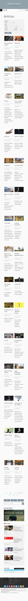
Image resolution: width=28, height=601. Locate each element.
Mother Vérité (8, 435)
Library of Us (18, 74)
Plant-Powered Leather (8, 44)
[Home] (14, 4)
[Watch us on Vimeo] (16, 586)
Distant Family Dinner (8, 371)
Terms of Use (12, 583)
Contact (15, 578)
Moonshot (17, 43)
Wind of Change (19, 136)
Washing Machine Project (19, 254)
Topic (5, 24)
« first (6, 493)
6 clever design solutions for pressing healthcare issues (13, 530)
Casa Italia (7, 223)
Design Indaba (8, 592)
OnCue (6, 340)
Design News (7, 47)
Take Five (16, 526)
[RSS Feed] (21, 586)
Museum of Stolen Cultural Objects (8, 255)
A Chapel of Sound (7, 74)
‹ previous (10, 493)
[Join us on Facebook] (14, 500)
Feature (6, 21)
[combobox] (21, 10)
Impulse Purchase (6, 468)
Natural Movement (17, 436)
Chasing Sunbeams (17, 224)
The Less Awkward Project (17, 311)
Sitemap (15, 582)
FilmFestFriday (17, 556)
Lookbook (16, 547)
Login (10, 582)
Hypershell (17, 284)
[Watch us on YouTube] (14, 586)
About (10, 578)
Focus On (16, 537)
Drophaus (7, 165)
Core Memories (19, 165)
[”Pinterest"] (20, 500)
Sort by (6, 28)
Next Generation (19, 196)
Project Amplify (8, 403)
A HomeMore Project (18, 341)
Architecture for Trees (8, 310)
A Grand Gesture (17, 468)
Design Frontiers (8, 342)
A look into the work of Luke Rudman (18, 549)
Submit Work (17, 580)
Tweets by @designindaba (9, 571)
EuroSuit (17, 194)
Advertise (11, 580)
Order (15, 28)
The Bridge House (7, 285)
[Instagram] (12, 586)
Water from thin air (8, 195)
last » (17, 495)
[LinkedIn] (18, 586)
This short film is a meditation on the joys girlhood (18, 559)
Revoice (6, 101)
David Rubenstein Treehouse (18, 372)
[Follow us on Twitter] (7, 500)
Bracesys (6, 136)
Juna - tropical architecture (18, 101)
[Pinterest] (9, 586)
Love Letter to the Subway (18, 403)
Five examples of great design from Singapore (18, 540)
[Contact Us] (23, 586)
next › (14, 495)
